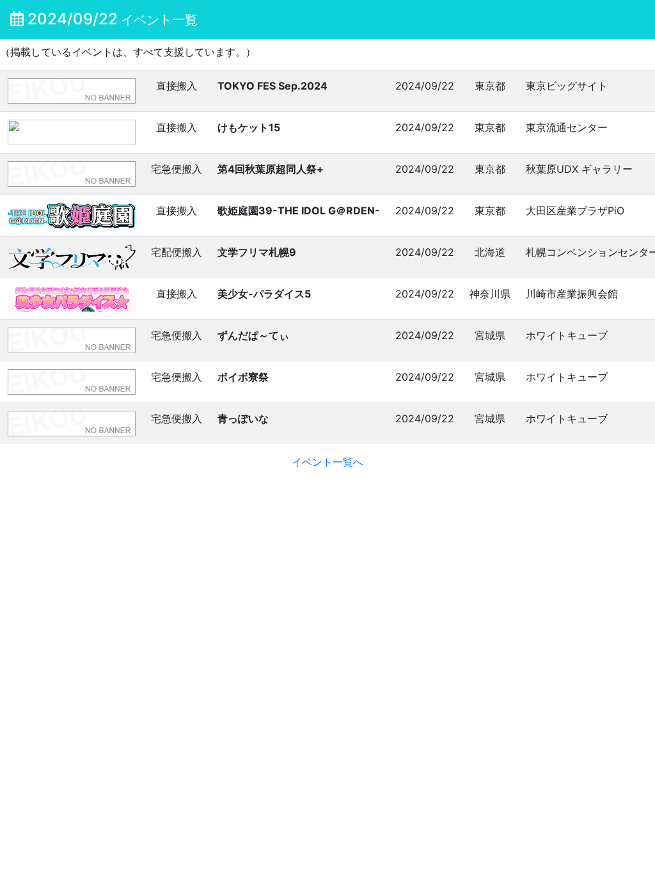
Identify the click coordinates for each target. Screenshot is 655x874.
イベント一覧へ (327, 462)
